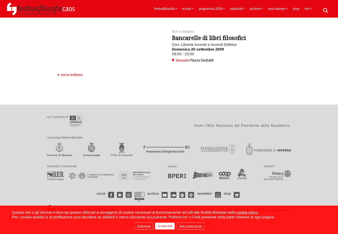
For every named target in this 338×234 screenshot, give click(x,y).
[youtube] (165, 195)
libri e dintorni (183, 32)
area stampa (276, 8)
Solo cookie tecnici (190, 226)
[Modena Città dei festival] (139, 197)
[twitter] (120, 195)
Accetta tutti (165, 226)
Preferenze (144, 226)
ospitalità (236, 8)
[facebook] (111, 195)
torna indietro (71, 75)
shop (296, 8)
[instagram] (129, 195)
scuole (186, 8)
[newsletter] (218, 195)
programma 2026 (210, 8)
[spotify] (182, 195)
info (306, 8)
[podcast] (191, 195)
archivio (255, 8)
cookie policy (247, 212)
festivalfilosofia (164, 8)
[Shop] (237, 195)
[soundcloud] (173, 195)
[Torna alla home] (41, 9)
